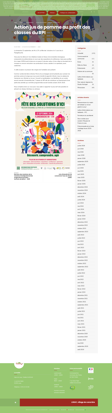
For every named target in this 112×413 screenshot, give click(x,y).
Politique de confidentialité (67, 12)
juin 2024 (81, 203)
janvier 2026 (81, 158)
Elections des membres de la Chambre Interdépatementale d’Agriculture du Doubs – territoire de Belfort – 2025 (23, 176)
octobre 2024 (82, 193)
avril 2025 (81, 174)
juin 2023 (81, 241)
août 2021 (81, 308)
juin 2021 (81, 314)
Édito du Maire (82, 65)
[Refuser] (110, 8)
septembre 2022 (83, 267)
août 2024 (81, 196)
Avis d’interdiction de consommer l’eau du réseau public (63, 175)
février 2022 (81, 289)
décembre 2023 (83, 222)
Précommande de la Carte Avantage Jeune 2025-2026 (86, 128)
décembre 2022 (83, 257)
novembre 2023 (83, 225)
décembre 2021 (83, 295)
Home (15, 22)
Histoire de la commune (85, 71)
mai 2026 (81, 152)
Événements (30, 22)
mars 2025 (81, 177)
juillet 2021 (81, 311)
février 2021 (81, 327)
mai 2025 (81, 171)
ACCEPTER (41, 12)
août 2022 (81, 270)
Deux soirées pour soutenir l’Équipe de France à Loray (84, 121)
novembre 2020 (83, 337)
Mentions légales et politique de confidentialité (36, 409)
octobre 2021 (82, 302)
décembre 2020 (83, 334)
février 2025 (81, 181)
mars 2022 (81, 286)
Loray (39, 46)
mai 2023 (81, 244)
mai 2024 (81, 206)
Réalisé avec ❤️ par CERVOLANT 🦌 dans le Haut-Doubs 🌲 (73, 409)
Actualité (22, 22)
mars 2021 (81, 324)
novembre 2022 (83, 260)
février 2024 (81, 216)
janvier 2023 (81, 254)
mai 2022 (81, 279)
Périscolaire (81, 87)
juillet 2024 (81, 200)
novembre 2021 (83, 298)
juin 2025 (81, 168)
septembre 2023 (83, 232)
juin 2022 (81, 276)
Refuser (52, 12)
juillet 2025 (81, 165)
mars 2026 (81, 155)
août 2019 (81, 349)
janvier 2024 (81, 219)
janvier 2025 (81, 184)
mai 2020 (81, 343)
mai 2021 (81, 318)
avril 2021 (81, 321)
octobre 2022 (82, 263)
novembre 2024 (83, 190)
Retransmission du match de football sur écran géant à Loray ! (85, 105)
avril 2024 (81, 209)
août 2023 (81, 235)
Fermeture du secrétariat (85, 115)
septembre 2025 (83, 161)
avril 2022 (81, 283)
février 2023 (81, 251)
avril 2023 (81, 247)
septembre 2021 (83, 305)
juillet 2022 (81, 273)
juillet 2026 (81, 146)
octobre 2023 (82, 228)
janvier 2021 (81, 330)
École (26, 22)
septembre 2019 (83, 346)
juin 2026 (81, 149)
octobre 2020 (82, 340)
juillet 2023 (81, 238)
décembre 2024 (83, 187)
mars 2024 (81, 212)
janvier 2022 (81, 292)
